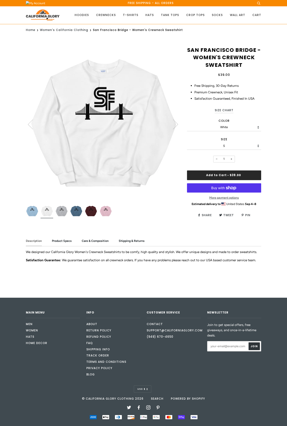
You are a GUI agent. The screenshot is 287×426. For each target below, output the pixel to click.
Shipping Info (98, 349)
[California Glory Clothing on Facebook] (139, 408)
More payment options (224, 198)
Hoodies (82, 15)
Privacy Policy (99, 368)
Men (29, 324)
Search (157, 399)
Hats (149, 15)
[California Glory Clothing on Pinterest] (158, 408)
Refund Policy (98, 337)
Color (224, 121)
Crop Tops (195, 15)
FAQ (89, 343)
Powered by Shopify (188, 399)
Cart (256, 15)
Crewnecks (106, 15)
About (91, 324)
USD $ (141, 389)
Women (32, 330)
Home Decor (36, 343)
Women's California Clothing (64, 30)
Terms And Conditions (106, 362)
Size (224, 139)
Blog (90, 374)
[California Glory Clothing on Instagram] (148, 408)
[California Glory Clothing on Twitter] (129, 408)
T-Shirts (130, 15)
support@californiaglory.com (175, 330)
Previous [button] (33, 124)
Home (30, 30)
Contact (155, 324)
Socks (217, 15)
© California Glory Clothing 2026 (113, 399)
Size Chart (224, 110)
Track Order (97, 356)
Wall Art (237, 15)
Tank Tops (170, 15)
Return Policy (98, 330)
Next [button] (173, 124)
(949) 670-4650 (160, 337)
